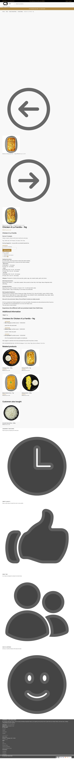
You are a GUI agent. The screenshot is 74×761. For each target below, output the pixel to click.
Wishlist (3, 733)
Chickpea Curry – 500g (7, 368)
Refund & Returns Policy (7, 748)
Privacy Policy (5, 745)
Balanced (35, 343)
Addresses (4, 731)
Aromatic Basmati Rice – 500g (8, 423)
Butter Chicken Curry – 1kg (8, 393)
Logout (70, 1)
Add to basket (7, 250)
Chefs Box (42, 343)
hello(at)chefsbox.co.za (9, 726)
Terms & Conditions (6, 746)
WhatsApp (4, 754)
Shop (7, 11)
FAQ (3, 742)
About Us (4, 743)
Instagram (4, 752)
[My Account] (10, 4)
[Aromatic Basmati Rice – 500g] (11, 413)
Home (3, 11)
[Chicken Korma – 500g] (30, 383)
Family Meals (20, 11)
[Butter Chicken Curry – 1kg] (11, 383)
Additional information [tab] (8, 255)
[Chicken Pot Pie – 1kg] (30, 357)
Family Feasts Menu (12, 11)
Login (67, 1)
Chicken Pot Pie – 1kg (26, 368)
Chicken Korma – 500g (26, 393)
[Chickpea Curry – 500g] (11, 357)
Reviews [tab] (6, 256)
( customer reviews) (7, 246)
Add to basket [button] (11, 372)
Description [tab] (6, 253)
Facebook (4, 751)
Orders (3, 730)
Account (4, 728)
